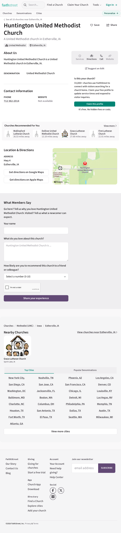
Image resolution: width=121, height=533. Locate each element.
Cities (39, 13)
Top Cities (29, 370)
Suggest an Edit (95, 68)
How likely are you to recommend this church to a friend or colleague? (35, 268)
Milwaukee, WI (104, 417)
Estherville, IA (38, 45)
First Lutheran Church (105, 132)
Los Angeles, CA (104, 378)
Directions (92, 59)
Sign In (110, 5)
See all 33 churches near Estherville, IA (24, 19)
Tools (96, 5)
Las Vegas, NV (104, 398)
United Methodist (17, 45)
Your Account (57, 464)
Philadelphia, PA (75, 404)
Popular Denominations (85, 370)
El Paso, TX (46, 417)
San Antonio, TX (46, 411)
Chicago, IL (75, 391)
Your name (10, 224)
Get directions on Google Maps (26, 172)
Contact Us (12, 468)
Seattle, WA (75, 417)
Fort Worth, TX (17, 417)
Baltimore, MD (16, 398)
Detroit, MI (75, 398)
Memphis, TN (104, 404)
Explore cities (35, 506)
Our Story (11, 464)
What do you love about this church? (24, 239)
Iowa (39, 325)
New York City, (17, 378)
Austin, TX (104, 411)
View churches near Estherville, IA (96, 332)
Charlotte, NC (16, 404)
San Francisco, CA (75, 384)
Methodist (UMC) (25, 325)
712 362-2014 (11, 101)
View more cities (60, 431)
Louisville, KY (104, 391)
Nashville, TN (45, 378)
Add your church (37, 511)
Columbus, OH (46, 404)
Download (33, 489)
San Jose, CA (46, 384)
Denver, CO (104, 384)
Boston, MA (46, 398)
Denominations (24, 13)
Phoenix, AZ (75, 378)
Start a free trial (36, 472)
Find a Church (55, 5)
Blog (8, 473)
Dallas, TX (75, 411)
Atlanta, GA (16, 424)
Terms (35, 523)
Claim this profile (94, 104)
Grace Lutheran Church (77, 132)
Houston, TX (16, 411)
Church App (34, 484)
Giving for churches (33, 466)
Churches (7, 13)
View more (109, 126)
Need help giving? (55, 470)
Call (101, 59)
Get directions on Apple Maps (26, 180)
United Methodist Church (40, 73)
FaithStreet (10, 5)
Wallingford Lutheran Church (21, 132)
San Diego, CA (16, 384)
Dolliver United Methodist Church (50, 132)
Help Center (56, 477)
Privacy (28, 523)
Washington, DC (16, 391)
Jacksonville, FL (46, 391)
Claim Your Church (77, 5)
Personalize (111, 13)
